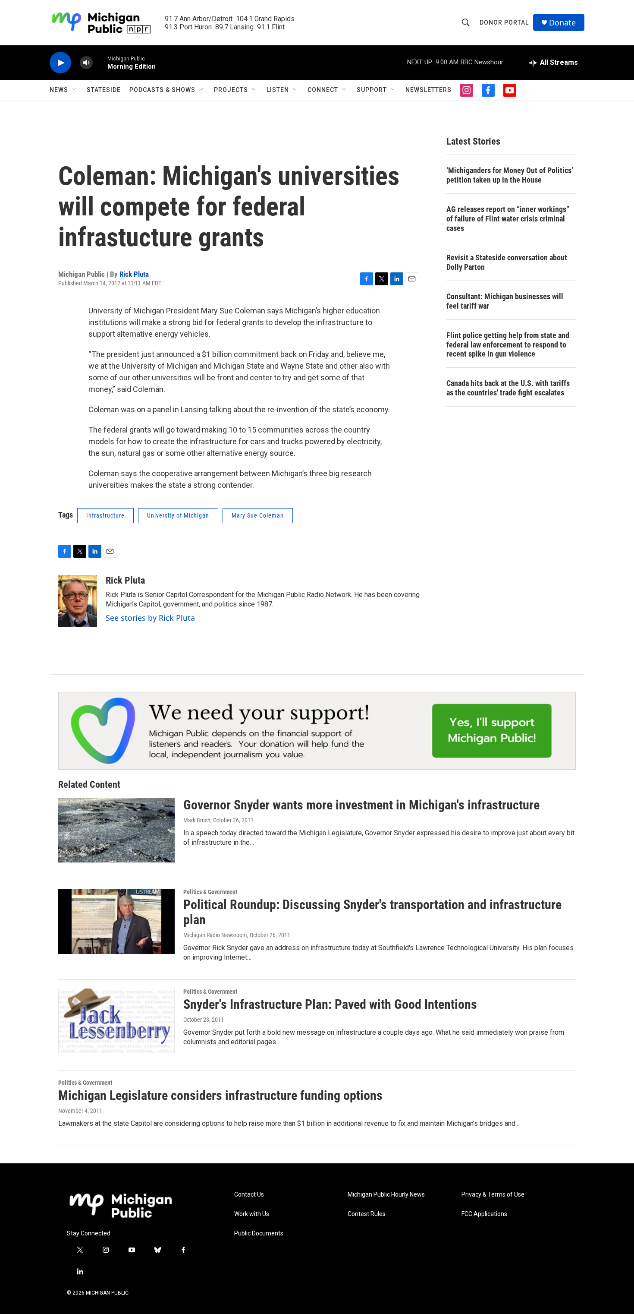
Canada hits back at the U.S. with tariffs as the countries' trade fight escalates (508, 388)
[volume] (86, 63)
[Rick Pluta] (77, 601)
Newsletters (428, 89)
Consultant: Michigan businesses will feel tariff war (504, 301)
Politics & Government (210, 891)
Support (372, 89)
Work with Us (251, 1214)
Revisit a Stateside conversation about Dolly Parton (506, 262)
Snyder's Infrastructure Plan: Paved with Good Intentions (330, 1004)
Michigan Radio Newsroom (215, 935)
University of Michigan (178, 515)
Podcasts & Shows (162, 89)
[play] (60, 63)
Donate (562, 22)
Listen (278, 89)
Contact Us (249, 1194)
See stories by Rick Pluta (150, 618)
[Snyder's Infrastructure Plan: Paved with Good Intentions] (116, 1021)
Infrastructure (105, 515)
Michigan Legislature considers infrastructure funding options (220, 1095)
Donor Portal (504, 22)
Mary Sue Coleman (258, 515)
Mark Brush (196, 820)
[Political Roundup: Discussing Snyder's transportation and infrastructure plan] (116, 921)
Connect (323, 89)
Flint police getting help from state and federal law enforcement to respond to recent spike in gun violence (507, 345)
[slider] (100, 62)
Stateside (104, 89)
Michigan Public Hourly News (386, 1194)
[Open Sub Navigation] (74, 89)
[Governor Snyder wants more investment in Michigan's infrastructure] (116, 830)
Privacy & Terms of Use (492, 1194)
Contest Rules (367, 1214)
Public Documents (258, 1233)
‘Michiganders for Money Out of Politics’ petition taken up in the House (509, 175)
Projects (231, 89)
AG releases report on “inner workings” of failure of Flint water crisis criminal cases (507, 219)
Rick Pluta (134, 274)
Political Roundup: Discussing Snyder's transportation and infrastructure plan (372, 912)
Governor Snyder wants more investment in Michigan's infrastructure (361, 804)
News (59, 89)
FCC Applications (484, 1214)
